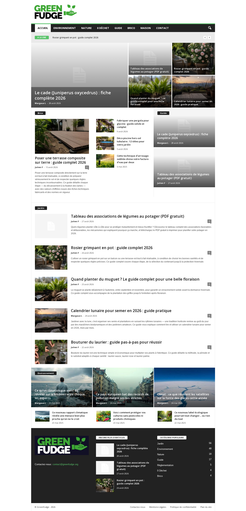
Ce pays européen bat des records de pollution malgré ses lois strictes (122, 396)
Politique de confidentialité (183, 507)
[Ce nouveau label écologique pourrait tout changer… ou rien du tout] (165, 416)
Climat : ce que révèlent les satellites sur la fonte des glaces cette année (183, 396)
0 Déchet (103, 28)
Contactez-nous (137, 507)
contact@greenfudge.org (65, 464)
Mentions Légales (157, 507)
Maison (145, 28)
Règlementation (165, 465)
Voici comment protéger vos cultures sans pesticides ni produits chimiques (129, 416)
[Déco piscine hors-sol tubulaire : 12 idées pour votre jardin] (105, 143)
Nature (86, 28)
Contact (162, 28)
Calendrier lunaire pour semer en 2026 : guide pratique (193, 103)
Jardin (160, 443)
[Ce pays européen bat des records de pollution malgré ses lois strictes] (123, 387)
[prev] (205, 37)
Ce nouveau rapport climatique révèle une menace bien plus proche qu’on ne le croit (70, 416)
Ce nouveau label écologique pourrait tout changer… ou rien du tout (192, 416)
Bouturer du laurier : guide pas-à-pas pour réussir (116, 342)
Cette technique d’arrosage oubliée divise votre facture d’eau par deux (133, 159)
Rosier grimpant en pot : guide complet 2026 (191, 70)
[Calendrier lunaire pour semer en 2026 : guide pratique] (193, 92)
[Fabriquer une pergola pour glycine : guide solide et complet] (105, 125)
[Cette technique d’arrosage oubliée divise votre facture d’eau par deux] (105, 161)
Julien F (39, 167)
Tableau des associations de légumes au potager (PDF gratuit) (149, 70)
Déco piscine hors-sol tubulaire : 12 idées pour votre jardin (130, 141)
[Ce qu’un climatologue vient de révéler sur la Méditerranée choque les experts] (62, 387)
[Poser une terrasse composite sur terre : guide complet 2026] (62, 136)
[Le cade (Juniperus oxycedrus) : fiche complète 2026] (79, 75)
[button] (210, 28)
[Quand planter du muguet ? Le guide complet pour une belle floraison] (150, 92)
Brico (131, 28)
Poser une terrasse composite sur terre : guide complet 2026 (60, 160)
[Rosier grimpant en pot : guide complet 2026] (193, 59)
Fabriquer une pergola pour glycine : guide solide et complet (133, 124)
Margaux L (40, 103)
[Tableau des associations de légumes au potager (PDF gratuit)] (150, 59)
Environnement (64, 28)
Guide (118, 28)
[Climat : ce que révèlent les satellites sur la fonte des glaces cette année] (184, 387)
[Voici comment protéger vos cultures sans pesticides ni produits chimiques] (103, 416)
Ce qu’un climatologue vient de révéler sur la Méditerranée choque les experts (60, 394)
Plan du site (206, 507)
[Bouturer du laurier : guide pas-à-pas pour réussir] (51, 352)
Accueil (43, 28)
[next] (209, 37)
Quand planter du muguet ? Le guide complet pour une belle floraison (88, 37)
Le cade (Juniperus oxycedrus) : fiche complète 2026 (73, 95)
